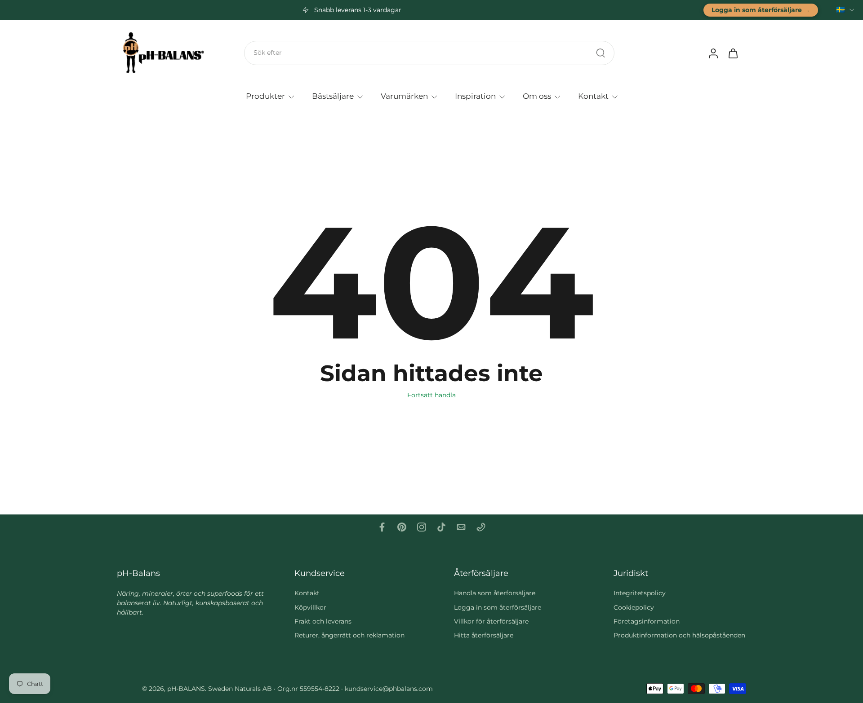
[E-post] (461, 527)
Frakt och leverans (322, 621)
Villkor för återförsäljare (491, 621)
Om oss (537, 95)
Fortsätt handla (431, 395)
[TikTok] (441, 527)
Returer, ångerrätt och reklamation (349, 635)
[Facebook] (382, 527)
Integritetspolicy (640, 593)
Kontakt (593, 95)
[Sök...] (600, 53)
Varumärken (404, 95)
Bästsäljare (333, 95)
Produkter (265, 95)
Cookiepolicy (634, 607)
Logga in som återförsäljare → (761, 10)
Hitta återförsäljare (483, 635)
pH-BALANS (186, 689)
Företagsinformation (647, 621)
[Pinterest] (402, 527)
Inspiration (475, 95)
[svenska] (840, 10)
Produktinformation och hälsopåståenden (679, 635)
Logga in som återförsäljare (497, 607)
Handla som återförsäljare (494, 593)
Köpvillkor (310, 607)
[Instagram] (422, 527)
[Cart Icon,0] (733, 53)
